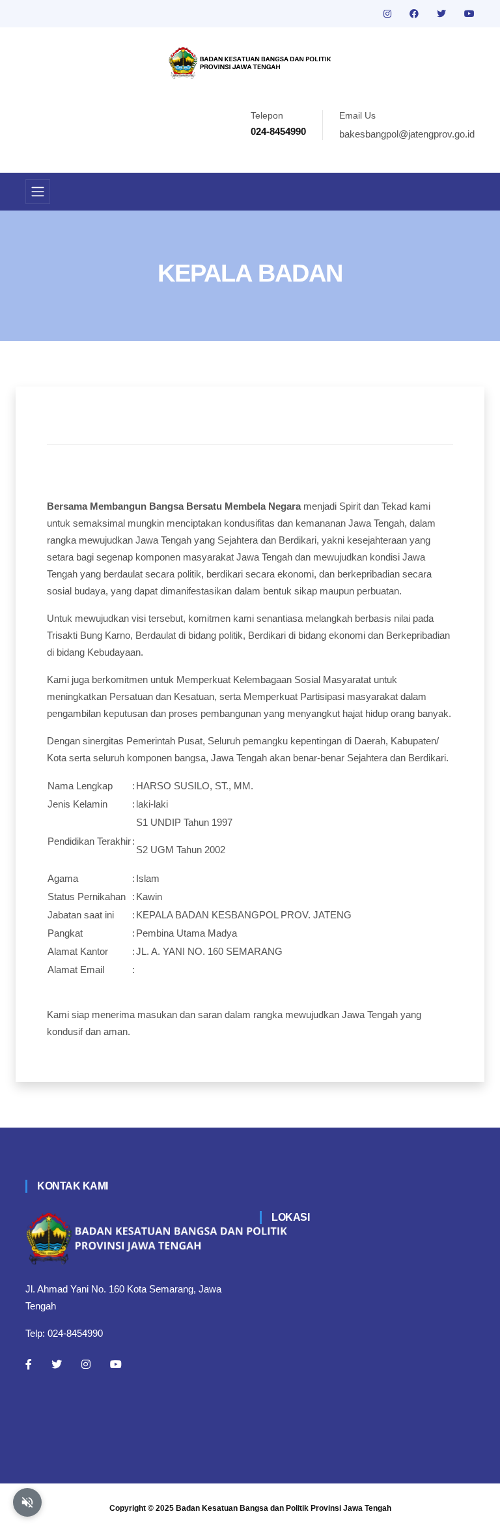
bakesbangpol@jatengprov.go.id (407, 133)
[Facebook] (28, 1364)
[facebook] (415, 14)
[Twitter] (56, 1364)
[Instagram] (86, 1364)
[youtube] (469, 14)
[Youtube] (116, 1364)
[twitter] (442, 14)
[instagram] (389, 14)
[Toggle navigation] (37, 191)
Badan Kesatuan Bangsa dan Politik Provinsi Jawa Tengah (283, 1508)
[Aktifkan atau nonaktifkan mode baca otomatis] (27, 1502)
